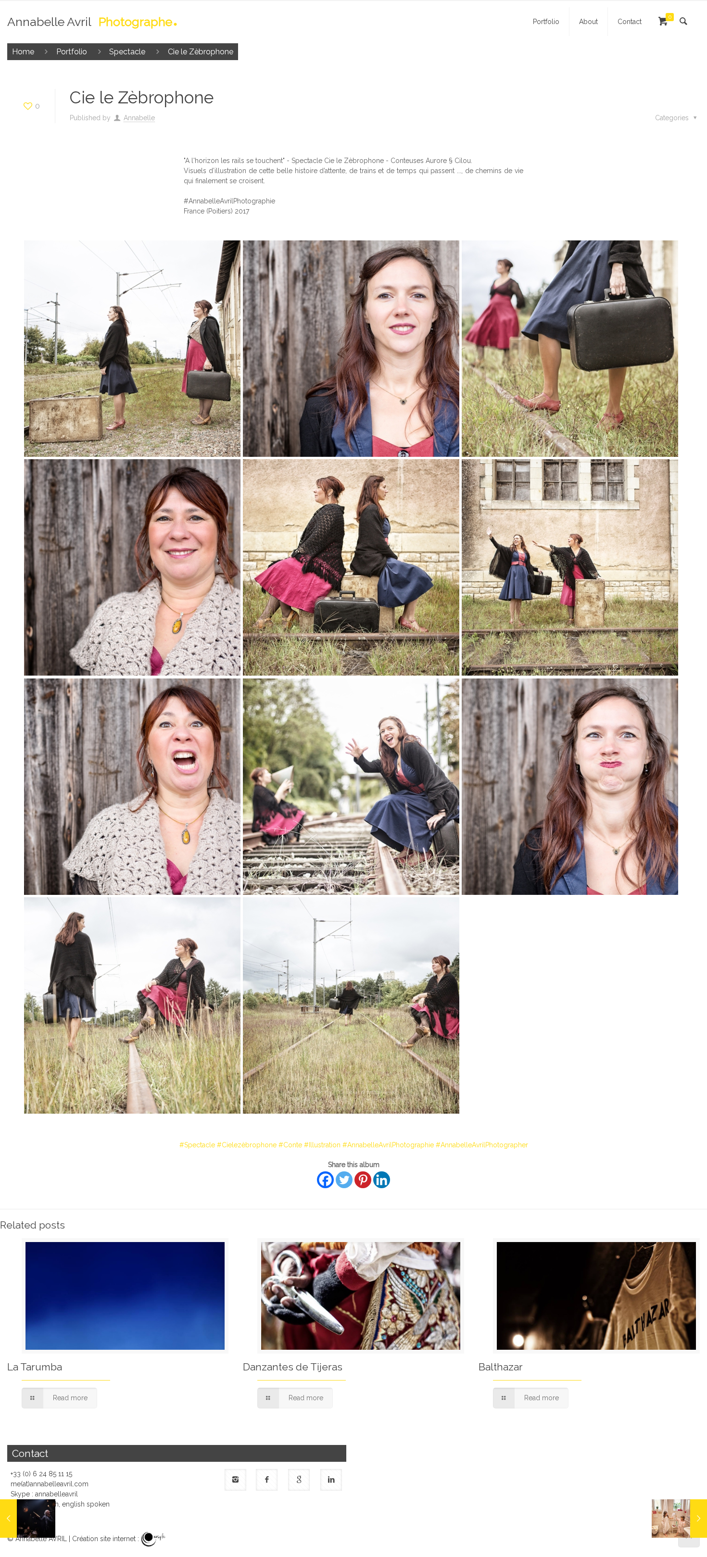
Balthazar (501, 1367)
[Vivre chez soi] (679, 1518)
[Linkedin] (381, 1179)
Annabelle (139, 118)
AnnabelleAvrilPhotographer (484, 1145)
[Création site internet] (153, 1539)
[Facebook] (325, 1179)
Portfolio (71, 51)
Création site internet (104, 1539)
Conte (292, 1145)
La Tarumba (34, 1367)
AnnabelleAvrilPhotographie (390, 1145)
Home (23, 51)
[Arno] (27, 1518)
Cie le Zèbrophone (200, 51)
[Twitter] (344, 1179)
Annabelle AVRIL (41, 1539)
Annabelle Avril (89, 23)
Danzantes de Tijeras (292, 1367)
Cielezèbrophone (249, 1145)
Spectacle (127, 51)
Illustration (325, 1145)
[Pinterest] (362, 1179)
